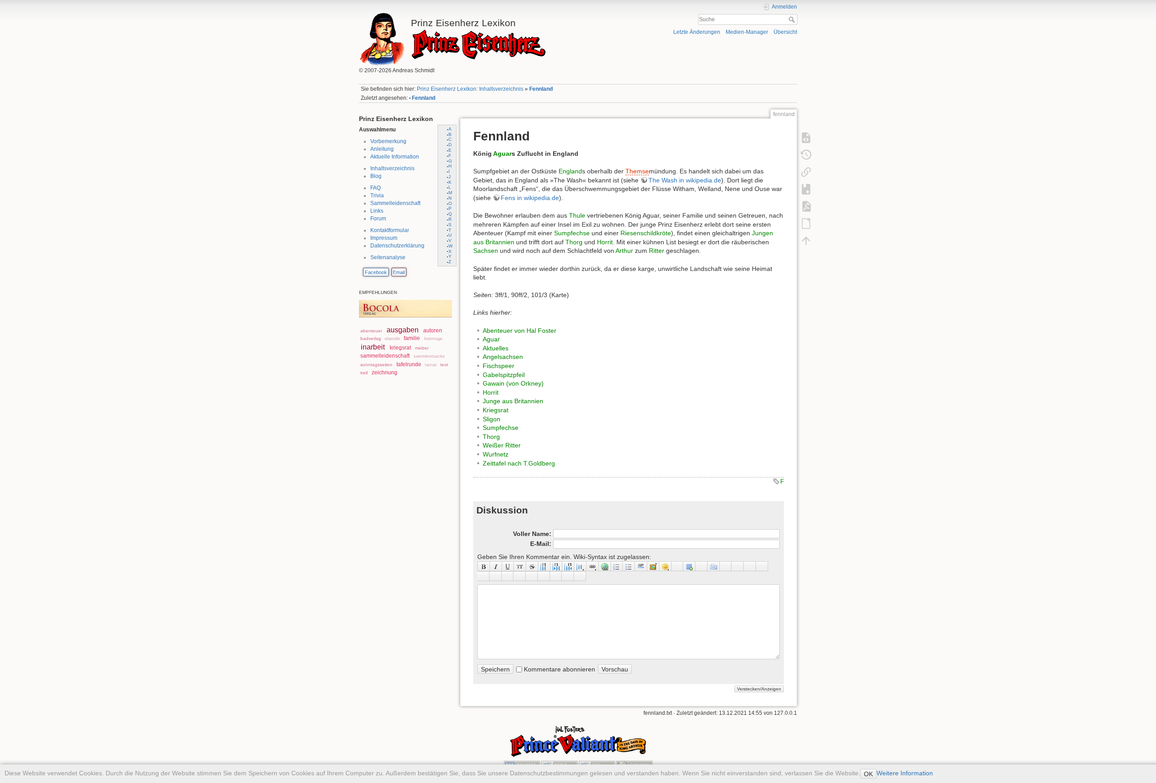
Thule (577, 215)
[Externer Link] (605, 566)
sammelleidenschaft (385, 356)
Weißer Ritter (502, 445)
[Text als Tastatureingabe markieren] (714, 566)
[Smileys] (665, 566)
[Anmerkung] (726, 566)
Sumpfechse (572, 233)
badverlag (370, 338)
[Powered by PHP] (522, 764)
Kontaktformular (389, 230)
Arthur (624, 250)
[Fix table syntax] (750, 566)
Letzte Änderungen (696, 32)
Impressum (383, 238)
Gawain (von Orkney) (513, 383)
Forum (378, 218)
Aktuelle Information (394, 157)
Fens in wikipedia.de (530, 197)
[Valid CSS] (597, 764)
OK (868, 774)
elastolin (392, 338)
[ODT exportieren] (806, 223)
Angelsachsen (503, 356)
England (570, 171)
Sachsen (485, 250)
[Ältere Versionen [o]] (806, 154)
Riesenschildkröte (645, 233)
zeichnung (384, 372)
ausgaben (403, 330)
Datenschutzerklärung (397, 245)
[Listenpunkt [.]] (629, 566)
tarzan (431, 365)
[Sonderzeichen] (677, 566)
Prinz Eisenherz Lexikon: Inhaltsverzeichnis (470, 89)
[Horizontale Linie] (641, 566)
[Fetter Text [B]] (483, 566)
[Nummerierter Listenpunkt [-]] (617, 566)
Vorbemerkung (388, 141)
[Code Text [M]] (520, 566)
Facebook (376, 272)
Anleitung (382, 149)
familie (412, 338)
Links (376, 211)
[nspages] (738, 566)
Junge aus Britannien (513, 401)
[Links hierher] (806, 171)
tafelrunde (408, 364)
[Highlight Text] (495, 576)
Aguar (502, 153)
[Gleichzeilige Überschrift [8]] (544, 566)
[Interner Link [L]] (593, 566)
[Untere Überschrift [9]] (556, 566)
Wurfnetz (495, 454)
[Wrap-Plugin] (483, 576)
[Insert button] (689, 566)
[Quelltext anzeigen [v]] (806, 137)
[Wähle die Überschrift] (580, 566)
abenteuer (371, 330)
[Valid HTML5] (559, 764)
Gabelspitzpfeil (504, 374)
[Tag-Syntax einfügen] (762, 566)
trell (364, 372)
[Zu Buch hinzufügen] (806, 188)
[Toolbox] (580, 576)
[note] (508, 576)
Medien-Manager (747, 32)
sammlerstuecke (429, 356)
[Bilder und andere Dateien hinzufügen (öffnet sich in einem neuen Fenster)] (653, 566)
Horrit (605, 242)
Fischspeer (498, 365)
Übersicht (785, 32)
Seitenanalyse (388, 257)
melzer (422, 347)
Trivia (377, 195)
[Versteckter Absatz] (701, 566)
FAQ (375, 188)
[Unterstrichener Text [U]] (508, 566)
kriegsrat (400, 348)
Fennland (541, 89)
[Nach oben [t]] (806, 240)
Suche (792, 19)
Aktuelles (495, 348)
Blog (376, 176)
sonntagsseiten (376, 364)
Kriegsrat (495, 410)
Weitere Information (904, 773)
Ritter (656, 250)
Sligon (491, 419)
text (444, 364)
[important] (532, 576)
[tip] (519, 576)
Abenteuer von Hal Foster (519, 330)
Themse (637, 171)
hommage (433, 338)
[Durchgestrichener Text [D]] (532, 566)
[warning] (544, 576)
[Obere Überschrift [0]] (568, 566)
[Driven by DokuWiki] (634, 764)
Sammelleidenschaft (395, 203)
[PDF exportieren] (806, 205)
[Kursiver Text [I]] (496, 566)
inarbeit (373, 347)
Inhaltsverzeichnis (392, 168)
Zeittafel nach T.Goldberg (519, 463)
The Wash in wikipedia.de (684, 180)
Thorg (574, 242)
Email (399, 272)
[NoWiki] (556, 576)
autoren (432, 330)
